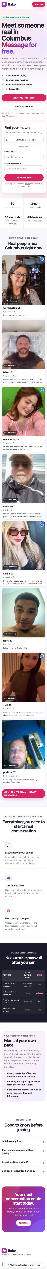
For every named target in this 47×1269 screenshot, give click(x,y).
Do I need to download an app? (18, 1171)
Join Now (39, 4)
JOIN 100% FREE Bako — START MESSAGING (20, 794)
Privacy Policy (25, 186)
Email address (10, 152)
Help (24, 1263)
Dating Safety (14, 1263)
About (4, 1263)
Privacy (31, 1263)
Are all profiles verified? (15, 1162)
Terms (27, 184)
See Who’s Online (24, 106)
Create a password (12, 163)
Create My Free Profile (24, 97)
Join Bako (24, 1223)
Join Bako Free (24, 177)
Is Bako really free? (12, 1141)
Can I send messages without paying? (18, 1152)
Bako (12, 4)
